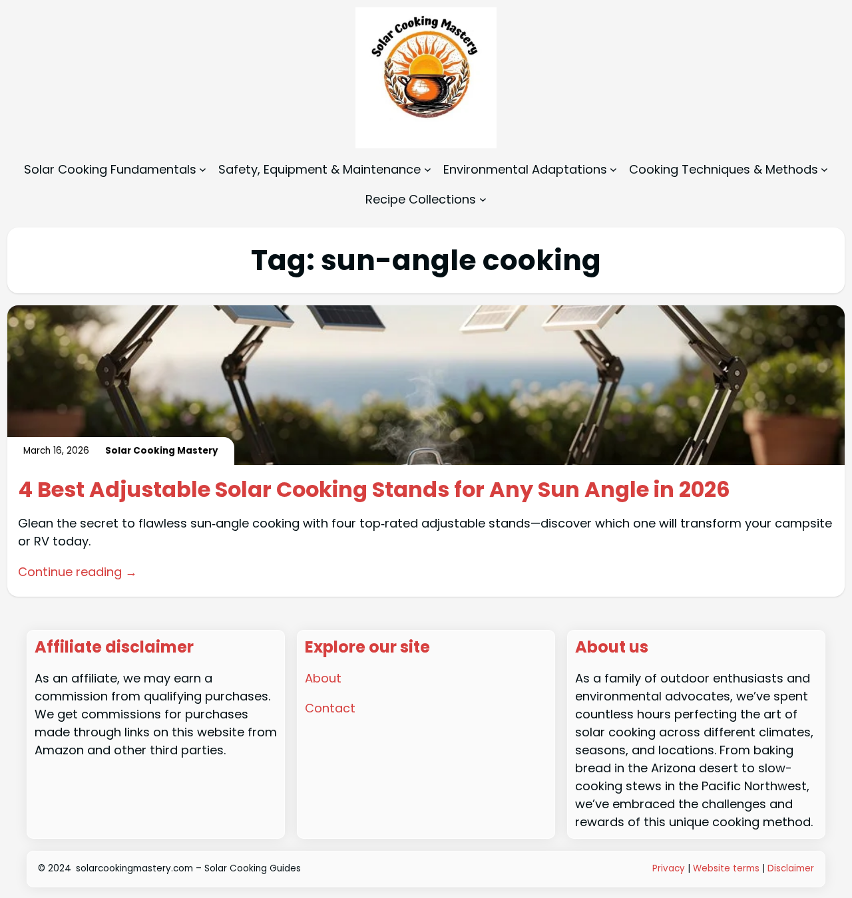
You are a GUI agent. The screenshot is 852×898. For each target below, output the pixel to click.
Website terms (726, 868)
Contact (330, 708)
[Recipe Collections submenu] (483, 199)
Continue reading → (77, 571)
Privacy (668, 868)
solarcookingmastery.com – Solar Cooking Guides (188, 868)
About (323, 678)
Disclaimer (790, 868)
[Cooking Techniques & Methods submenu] (824, 169)
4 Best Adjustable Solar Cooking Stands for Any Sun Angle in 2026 (374, 489)
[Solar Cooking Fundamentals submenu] (202, 169)
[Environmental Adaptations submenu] (613, 169)
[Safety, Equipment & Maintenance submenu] (427, 169)
